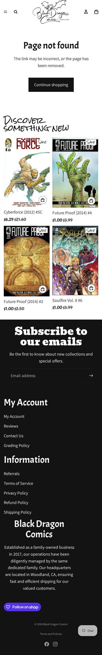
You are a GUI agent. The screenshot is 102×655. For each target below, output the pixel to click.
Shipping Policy (17, 512)
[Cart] (96, 12)
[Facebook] (47, 644)
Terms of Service (18, 483)
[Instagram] (55, 644)
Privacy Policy (16, 493)
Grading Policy (16, 445)
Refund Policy (16, 502)
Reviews (11, 426)
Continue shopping (51, 84)
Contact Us (13, 435)
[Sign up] (91, 376)
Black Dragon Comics (55, 624)
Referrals (11, 473)
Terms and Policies (51, 634)
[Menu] (5, 11)
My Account (14, 416)
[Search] (15, 12)
